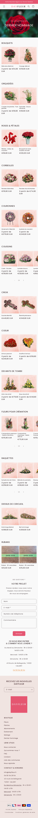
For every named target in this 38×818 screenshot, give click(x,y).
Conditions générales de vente (25, 812)
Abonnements (9, 729)
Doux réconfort (24, 394)
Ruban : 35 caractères (26, 565)
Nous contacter (10, 747)
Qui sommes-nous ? (12, 750)
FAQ (5, 754)
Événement (8, 732)
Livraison (7, 757)
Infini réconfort (6, 394)
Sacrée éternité (7, 315)
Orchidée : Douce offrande (25, 107)
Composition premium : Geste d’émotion (9, 434)
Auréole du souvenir (26, 229)
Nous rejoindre (9, 763)
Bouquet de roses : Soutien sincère (25, 149)
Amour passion (7, 353)
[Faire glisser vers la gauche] (14, 280)
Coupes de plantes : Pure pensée (10, 107)
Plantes (7, 725)
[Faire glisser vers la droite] (23, 280)
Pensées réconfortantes (27, 188)
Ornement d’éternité (8, 229)
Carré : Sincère (6, 268)
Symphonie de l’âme (9, 480)
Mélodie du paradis (24, 480)
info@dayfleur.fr (10, 772)
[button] (4, 6)
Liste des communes (12, 760)
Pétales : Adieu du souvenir (7, 149)
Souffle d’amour (24, 353)
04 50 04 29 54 (19, 670)
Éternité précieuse (25, 315)
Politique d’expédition (25, 809)
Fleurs (6, 722)
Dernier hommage (11, 738)
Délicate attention (7, 66)
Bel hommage (24, 527)
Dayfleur (13, 809)
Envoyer (19, 633)
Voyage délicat (24, 66)
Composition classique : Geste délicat (23, 435)
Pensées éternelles (8, 188)
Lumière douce (22, 268)
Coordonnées (9, 812)
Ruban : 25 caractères (9, 565)
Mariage (7, 735)
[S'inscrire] (31, 689)
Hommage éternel (8, 527)
